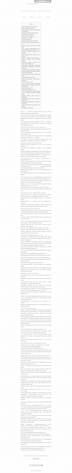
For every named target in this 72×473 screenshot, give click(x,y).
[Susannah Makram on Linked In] (37, 466)
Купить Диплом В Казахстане (27, 87)
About (24, 17)
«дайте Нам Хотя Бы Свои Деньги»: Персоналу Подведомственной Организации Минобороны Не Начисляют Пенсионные (31, 71)
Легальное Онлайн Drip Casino (27, 81)
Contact (47, 17)
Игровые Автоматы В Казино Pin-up (28, 36)
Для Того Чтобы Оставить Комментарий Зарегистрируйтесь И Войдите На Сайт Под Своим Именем (31, 85)
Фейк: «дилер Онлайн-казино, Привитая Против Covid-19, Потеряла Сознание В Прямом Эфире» (31, 92)
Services (32, 17)
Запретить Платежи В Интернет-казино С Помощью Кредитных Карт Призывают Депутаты (31, 59)
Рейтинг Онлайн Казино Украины (28, 28)
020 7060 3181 (34, 3)
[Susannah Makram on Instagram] (35, 466)
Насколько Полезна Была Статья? (28, 77)
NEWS (40, 17)
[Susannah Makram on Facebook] (30, 466)
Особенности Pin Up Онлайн (27, 37)
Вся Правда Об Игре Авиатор (27, 107)
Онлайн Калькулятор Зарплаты (28, 34)
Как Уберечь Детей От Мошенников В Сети (30, 40)
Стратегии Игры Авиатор (26, 39)
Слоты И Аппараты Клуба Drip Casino (29, 89)
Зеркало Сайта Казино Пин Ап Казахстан (29, 26)
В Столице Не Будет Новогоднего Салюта (30, 32)
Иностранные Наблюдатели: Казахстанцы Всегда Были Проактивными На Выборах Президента (31, 67)
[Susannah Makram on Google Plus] (39, 466)
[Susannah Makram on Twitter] (32, 466)
